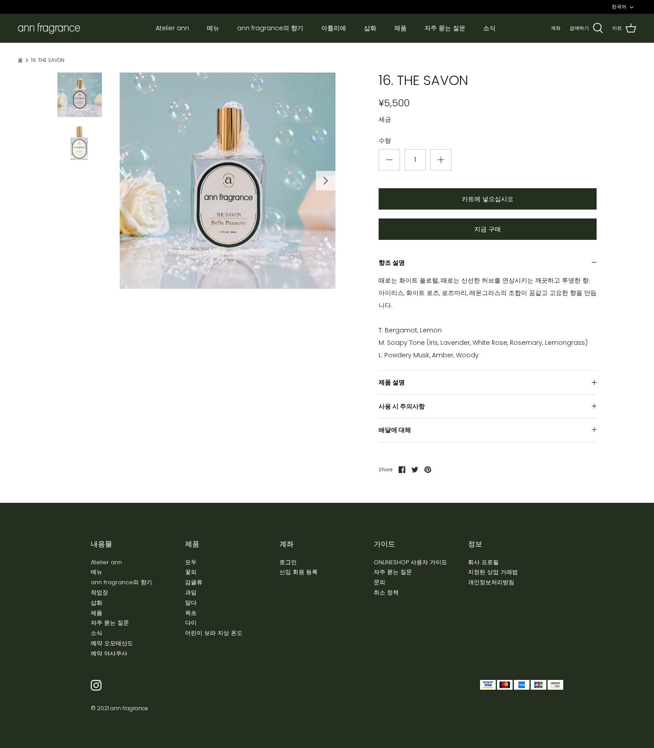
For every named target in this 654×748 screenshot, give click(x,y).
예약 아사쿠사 (109, 653)
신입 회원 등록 (298, 572)
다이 (191, 623)
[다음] (325, 180)
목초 (191, 613)
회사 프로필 (483, 562)
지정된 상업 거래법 (493, 572)
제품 (400, 28)
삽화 (370, 28)
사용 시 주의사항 (402, 406)
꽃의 (191, 572)
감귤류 (193, 582)
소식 (489, 28)
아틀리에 (333, 28)
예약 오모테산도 (112, 643)
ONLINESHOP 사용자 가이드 (410, 562)
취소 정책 (386, 592)
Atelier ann (172, 28)
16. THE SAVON (48, 60)
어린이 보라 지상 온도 (213, 633)
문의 (379, 582)
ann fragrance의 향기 (270, 28)
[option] (228, 181)
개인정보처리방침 (491, 582)
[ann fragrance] (49, 28)
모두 (191, 562)
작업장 (99, 592)
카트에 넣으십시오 (487, 198)
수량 (385, 141)
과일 (191, 592)
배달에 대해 (395, 429)
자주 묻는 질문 (444, 28)
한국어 (619, 6)
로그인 (288, 562)
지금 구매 (487, 229)
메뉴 (213, 28)
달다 (191, 602)
